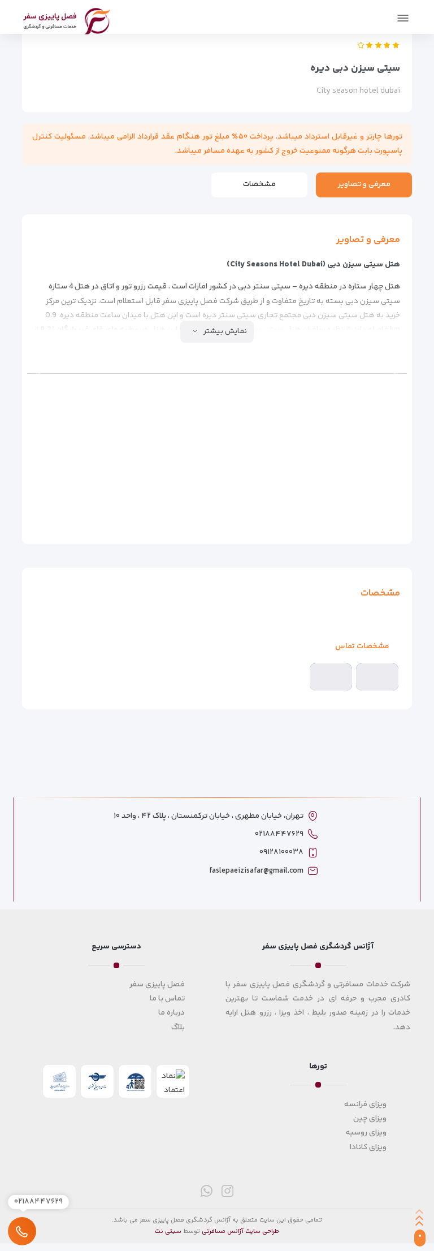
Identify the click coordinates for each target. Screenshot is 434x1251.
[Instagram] (227, 1191)
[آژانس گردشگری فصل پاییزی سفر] (66, 19)
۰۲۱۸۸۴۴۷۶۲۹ (279, 834)
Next (41, 374)
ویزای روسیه (366, 1133)
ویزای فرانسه (365, 1104)
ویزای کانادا (368, 1147)
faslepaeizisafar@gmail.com (256, 871)
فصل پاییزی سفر (157, 984)
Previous (392, 374)
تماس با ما (167, 999)
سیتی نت (168, 1231)
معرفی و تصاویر (364, 184)
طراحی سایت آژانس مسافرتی (240, 1231)
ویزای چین (370, 1118)
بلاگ (178, 1027)
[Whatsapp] (206, 1191)
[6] (358, 423)
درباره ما (171, 1013)
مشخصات (259, 184)
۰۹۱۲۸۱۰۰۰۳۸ (281, 852)
